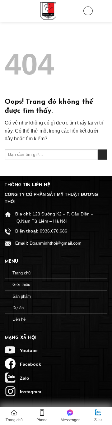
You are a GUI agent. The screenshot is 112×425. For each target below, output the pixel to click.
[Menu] (9, 11)
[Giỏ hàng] (88, 11)
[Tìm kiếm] (102, 11)
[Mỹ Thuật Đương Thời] (48, 11)
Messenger (70, 420)
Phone (42, 420)
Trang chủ (14, 420)
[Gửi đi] (102, 154)
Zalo (98, 420)
